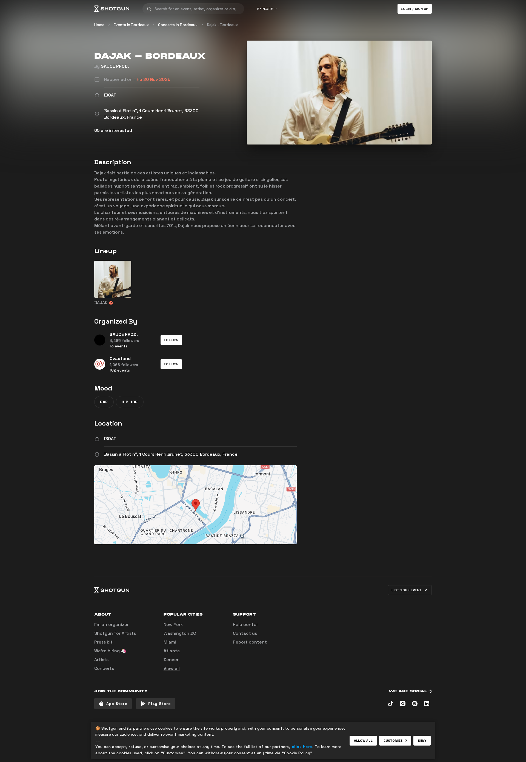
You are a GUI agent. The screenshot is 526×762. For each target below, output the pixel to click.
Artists (101, 659)
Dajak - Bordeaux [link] (222, 24)
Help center (245, 624)
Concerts (104, 668)
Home (99, 24)
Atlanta (172, 651)
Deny (422, 740)
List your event (406, 590)
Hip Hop (130, 402)
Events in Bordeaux (131, 24)
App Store (116, 703)
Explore (265, 9)
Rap (104, 402)
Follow (171, 340)
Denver (171, 659)
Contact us (245, 633)
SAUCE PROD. (115, 66)
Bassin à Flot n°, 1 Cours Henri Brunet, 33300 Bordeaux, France (171, 454)
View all (172, 668)
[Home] (111, 8)
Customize (393, 740)
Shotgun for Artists (115, 633)
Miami (170, 642)
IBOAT (110, 438)
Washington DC (180, 633)
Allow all (363, 740)
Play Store (159, 703)
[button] (171, 340)
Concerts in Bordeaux (178, 24)
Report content (250, 642)
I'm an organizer (111, 624)
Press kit (103, 642)
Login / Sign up (414, 9)
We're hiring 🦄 (110, 651)
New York (173, 624)
